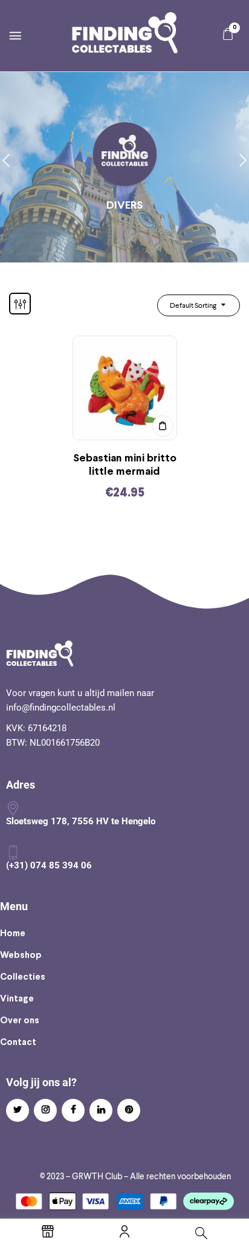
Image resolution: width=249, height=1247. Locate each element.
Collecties (22, 977)
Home (12, 934)
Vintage (17, 999)
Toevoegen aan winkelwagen (162, 426)
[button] (228, 34)
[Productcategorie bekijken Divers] (125, 155)
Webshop (21, 955)
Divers (124, 206)
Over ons (19, 1021)
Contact (18, 1042)
